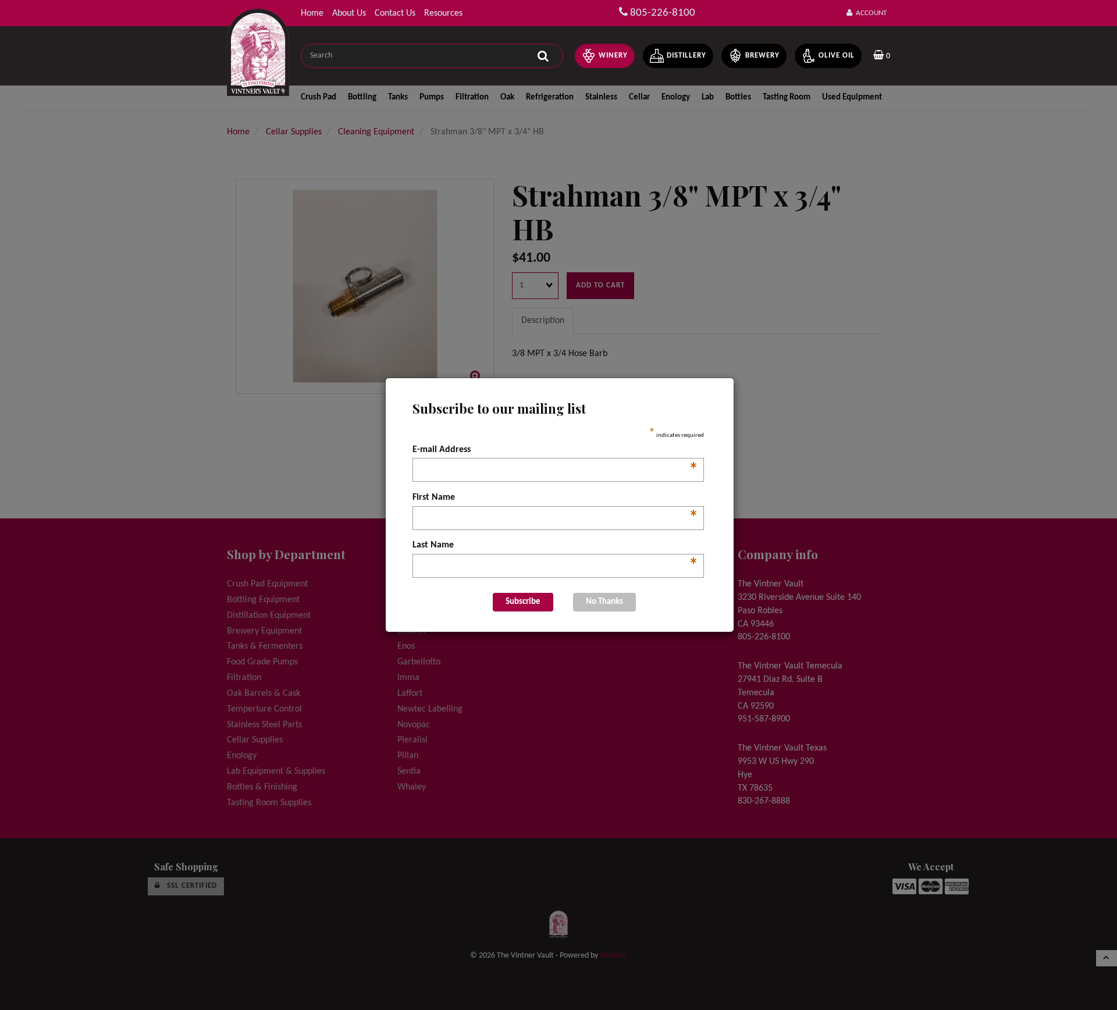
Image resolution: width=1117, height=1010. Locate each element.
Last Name (555, 546)
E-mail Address (555, 451)
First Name (555, 498)
